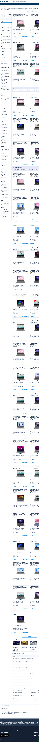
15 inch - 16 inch (5, 99)
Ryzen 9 (4, 82)
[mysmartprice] (4, 1)
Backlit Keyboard (5, 172)
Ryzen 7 (4, 83)
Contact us (10, 730)
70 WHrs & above (5, 191)
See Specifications (25, 36)
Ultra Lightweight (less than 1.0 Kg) (6, 209)
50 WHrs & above (5, 190)
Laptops (2, 705)
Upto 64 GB (4, 133)
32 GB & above (5, 127)
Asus (3, 51)
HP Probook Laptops (16, 700)
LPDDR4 (4, 139)
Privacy (24, 730)
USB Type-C (4, 174)
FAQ (29, 730)
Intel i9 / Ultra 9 (5, 73)
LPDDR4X (4, 140)
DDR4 (3, 136)
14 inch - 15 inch (5, 98)
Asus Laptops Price (16, 698)
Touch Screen (4, 111)
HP (3, 54)
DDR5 (3, 137)
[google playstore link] (4, 736)
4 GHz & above (5, 70)
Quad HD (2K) (5, 40)
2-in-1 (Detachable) (5, 203)
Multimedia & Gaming (6, 204)
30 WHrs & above (5, 188)
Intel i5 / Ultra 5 (5, 76)
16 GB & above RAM (6, 36)
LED (3, 105)
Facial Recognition (5, 177)
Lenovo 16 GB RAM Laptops (17, 695)
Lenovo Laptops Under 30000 (17, 690)
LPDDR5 (4, 142)
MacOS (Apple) (5, 197)
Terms (27, 730)
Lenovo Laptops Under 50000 (17, 692)
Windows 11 (4, 43)
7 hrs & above (5, 182)
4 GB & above (5, 156)
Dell (3, 57)
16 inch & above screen (6, 37)
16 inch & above (5, 101)
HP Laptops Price (33, 695)
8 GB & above (5, 124)
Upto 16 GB (4, 130)
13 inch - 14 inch (5, 96)
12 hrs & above (5, 185)
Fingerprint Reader (5, 175)
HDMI (3, 171)
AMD (3, 165)
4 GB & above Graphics (6, 39)
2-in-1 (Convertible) (5, 201)
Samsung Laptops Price (34, 698)
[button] (12, 1)
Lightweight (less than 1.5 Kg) (6, 212)
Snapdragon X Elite (5, 89)
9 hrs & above (5, 184)
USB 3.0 (4, 169)
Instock (4, 61)
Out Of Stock (4, 63)
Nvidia (3, 162)
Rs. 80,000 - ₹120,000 (6, 30)
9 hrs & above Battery (6, 42)
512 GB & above (5, 149)
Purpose (17, 730)
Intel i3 (3, 77)
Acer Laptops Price (34, 700)
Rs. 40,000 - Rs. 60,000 (6, 27)
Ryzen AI (4, 80)
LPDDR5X (4, 143)
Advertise (21, 730)
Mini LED (4, 108)
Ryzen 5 (4, 85)
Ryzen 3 (4, 86)
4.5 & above (4, 216)
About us (14, 730)
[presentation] (13, 646)
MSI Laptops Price (16, 701)
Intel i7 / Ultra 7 (5, 74)
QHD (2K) (4, 117)
